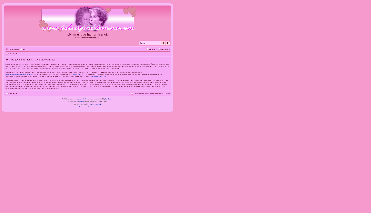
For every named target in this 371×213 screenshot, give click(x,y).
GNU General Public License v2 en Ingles (19, 74)
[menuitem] (23, 49)
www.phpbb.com (78, 74)
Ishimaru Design (82, 99)
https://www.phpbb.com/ (98, 76)
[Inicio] (87, 19)
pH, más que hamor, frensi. (87, 34)
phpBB (81, 101)
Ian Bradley (109, 99)
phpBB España (96, 104)
